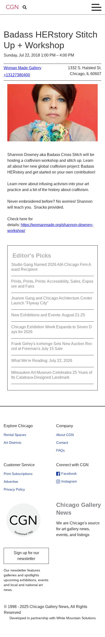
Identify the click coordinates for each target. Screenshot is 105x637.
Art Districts (12, 442)
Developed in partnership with (53, 618)
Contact (62, 442)
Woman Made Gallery (22, 68)
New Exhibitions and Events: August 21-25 (48, 315)
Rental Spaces (15, 434)
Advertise (11, 481)
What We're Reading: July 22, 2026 (41, 360)
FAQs (60, 450)
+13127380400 (17, 75)
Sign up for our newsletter (26, 556)
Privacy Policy (14, 489)
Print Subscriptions (18, 473)
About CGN (65, 434)
